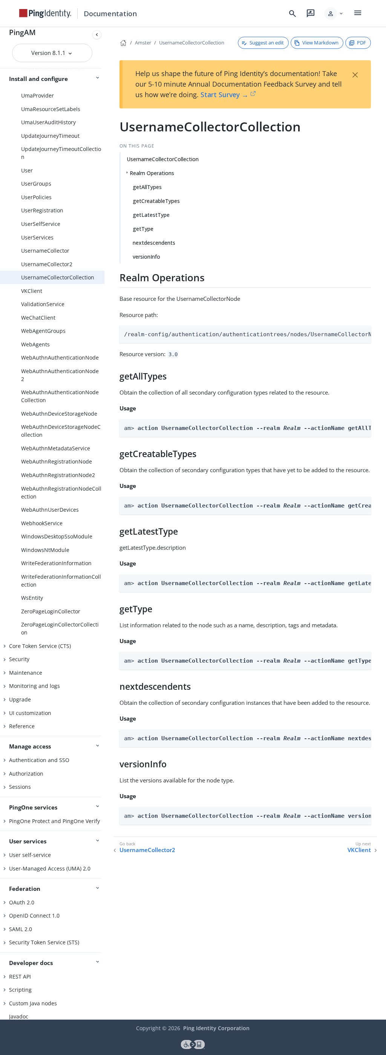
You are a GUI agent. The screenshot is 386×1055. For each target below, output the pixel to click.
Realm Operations (152, 173)
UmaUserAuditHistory (48, 122)
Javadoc (18, 1016)
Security (19, 659)
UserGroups (36, 183)
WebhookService (42, 523)
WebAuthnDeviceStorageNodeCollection (61, 430)
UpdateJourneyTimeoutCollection (61, 152)
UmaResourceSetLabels (50, 109)
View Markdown (320, 42)
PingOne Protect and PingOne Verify (54, 821)
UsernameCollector (45, 250)
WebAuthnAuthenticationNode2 (60, 375)
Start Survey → (224, 94)
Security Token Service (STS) (44, 942)
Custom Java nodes (33, 1003)
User (27, 170)
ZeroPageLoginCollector (50, 611)
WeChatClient (38, 317)
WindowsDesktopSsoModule (56, 536)
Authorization (26, 773)
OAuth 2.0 (21, 902)
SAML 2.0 (20, 929)
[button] (334, 13)
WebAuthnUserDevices (50, 509)
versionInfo (146, 256)
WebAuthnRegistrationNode (56, 461)
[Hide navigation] (96, 34)
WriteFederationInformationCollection (61, 580)
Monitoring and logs (34, 685)
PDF (361, 42)
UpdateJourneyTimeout (50, 135)
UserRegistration (42, 210)
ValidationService (42, 304)
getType (143, 228)
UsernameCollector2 (46, 264)
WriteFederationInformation (56, 563)
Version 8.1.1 (49, 52)
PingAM (22, 32)
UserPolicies (36, 197)
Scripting (20, 989)
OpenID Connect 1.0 (34, 915)
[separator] (104, 523)
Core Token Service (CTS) (40, 645)
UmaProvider (37, 95)
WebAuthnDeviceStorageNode (59, 413)
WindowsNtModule (45, 549)
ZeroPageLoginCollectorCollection (60, 628)
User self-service (30, 854)
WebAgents (35, 344)
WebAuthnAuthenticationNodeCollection (60, 396)
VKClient (31, 290)
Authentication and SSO (39, 760)
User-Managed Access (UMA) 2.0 (49, 868)
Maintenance (25, 672)
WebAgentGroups (43, 330)
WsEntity (32, 597)
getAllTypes (147, 187)
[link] (45, 13)
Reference (22, 726)
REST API (20, 976)
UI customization (30, 713)
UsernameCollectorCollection (57, 277)
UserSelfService (40, 223)
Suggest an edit (267, 42)
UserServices (37, 237)
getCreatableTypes (156, 200)
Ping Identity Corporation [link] (216, 1028)
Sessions (20, 786)
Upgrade (20, 699)
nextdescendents (154, 242)
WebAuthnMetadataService (55, 448)
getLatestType (151, 214)
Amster (143, 42)
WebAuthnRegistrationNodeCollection (61, 492)
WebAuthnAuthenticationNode (60, 357)
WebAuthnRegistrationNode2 (58, 475)
